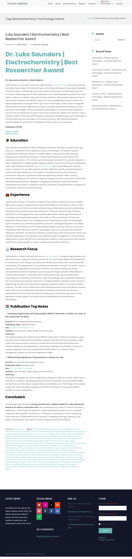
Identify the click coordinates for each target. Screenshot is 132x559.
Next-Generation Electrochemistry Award (46, 464)
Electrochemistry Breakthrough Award (28, 440)
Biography (18, 429)
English (106, 1)
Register (82, 3)
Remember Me (107, 524)
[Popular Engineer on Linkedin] (57, 511)
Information (106, 3)
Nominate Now (69, 3)
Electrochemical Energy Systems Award (54, 431)
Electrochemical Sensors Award (53, 436)
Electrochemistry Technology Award (27, 459)
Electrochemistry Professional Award (21, 455)
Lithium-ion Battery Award (16, 464)
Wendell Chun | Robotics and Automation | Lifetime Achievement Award (107, 84)
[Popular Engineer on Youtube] (39, 505)
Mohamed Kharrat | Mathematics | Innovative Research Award (107, 107)
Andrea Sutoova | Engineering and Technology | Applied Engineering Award (107, 96)
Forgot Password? (106, 540)
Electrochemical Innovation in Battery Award (42, 434)
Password (108, 513)
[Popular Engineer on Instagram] (45, 505)
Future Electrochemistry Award (40, 462)
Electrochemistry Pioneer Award (70, 452)
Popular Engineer (17, 3)
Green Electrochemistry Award (68, 462)
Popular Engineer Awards (47, 536)
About (58, 3)
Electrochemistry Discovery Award (60, 440)
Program (92, 3)
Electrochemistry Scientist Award (36, 457)
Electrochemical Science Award (25, 436)
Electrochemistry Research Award (52, 455)
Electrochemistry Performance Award (40, 452)
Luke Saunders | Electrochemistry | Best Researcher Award (37, 36)
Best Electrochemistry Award (24, 431)
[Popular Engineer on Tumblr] (45, 511)
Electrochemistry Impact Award (52, 448)
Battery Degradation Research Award (49, 429)
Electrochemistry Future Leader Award (22, 448)
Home (50, 3)
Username (108, 503)
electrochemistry (60, 85)
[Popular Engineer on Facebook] (51, 511)
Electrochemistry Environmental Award (22, 443)
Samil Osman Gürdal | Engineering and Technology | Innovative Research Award (109, 73)
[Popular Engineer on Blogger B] (57, 505)
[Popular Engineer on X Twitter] (51, 505)
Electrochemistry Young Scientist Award (61, 459)
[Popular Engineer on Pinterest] (39, 511)
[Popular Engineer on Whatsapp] (39, 517)
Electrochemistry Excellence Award (55, 443)
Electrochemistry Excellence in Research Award (55, 445)
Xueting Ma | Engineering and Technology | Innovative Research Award (106, 61)
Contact (119, 3)
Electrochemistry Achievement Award (35, 438)
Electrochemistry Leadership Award (37, 450)
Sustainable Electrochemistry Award (42, 466)
